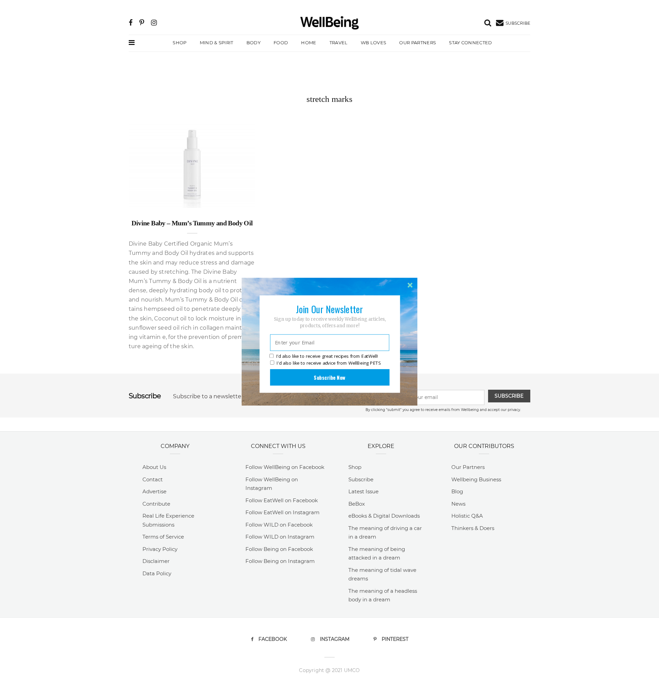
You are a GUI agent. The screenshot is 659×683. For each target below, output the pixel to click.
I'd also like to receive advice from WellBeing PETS (329, 363)
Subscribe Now (329, 377)
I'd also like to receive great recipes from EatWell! (327, 356)
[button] (329, 309)
